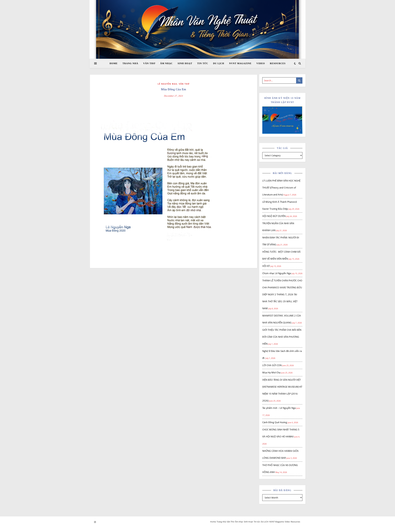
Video (260, 63)
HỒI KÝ (266, 265)
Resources (277, 63)
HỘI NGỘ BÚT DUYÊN (274, 216)
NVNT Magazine (240, 63)
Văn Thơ (149, 63)
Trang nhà (130, 63)
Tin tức (202, 63)
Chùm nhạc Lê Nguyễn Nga (276, 273)
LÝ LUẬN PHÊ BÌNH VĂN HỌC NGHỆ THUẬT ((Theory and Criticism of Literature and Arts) (281, 187)
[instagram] (95, 522)
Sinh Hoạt (185, 63)
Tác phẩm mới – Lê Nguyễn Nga (279, 407)
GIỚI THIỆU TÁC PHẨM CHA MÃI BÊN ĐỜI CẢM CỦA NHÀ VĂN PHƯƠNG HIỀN (281, 336)
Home (114, 63)
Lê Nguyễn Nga (167, 84)
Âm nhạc (166, 63)
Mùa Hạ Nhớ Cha (271, 372)
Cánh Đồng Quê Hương (274, 422)
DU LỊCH (218, 63)
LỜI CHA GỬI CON (272, 365)
